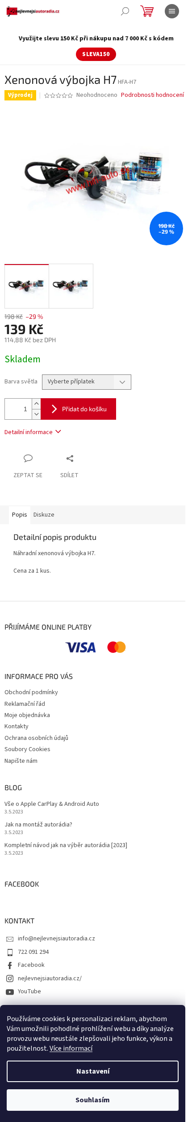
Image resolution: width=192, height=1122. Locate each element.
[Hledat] (125, 11)
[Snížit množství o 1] (36, 414)
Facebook (31, 965)
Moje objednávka (27, 715)
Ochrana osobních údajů (36, 738)
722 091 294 (33, 952)
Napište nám (21, 761)
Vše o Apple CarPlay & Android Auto (51, 804)
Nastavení (92, 1071)
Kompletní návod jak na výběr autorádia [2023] (65, 845)
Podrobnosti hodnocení (152, 95)
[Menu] (172, 11)
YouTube (29, 991)
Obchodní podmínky (31, 692)
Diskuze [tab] (43, 514)
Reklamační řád (24, 704)
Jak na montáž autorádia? (38, 825)
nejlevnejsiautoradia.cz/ (50, 978)
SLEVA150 (95, 54)
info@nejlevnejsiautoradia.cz (56, 938)
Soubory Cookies (27, 749)
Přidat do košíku (84, 409)
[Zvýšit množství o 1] (36, 404)
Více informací (71, 1048)
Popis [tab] (19, 514)
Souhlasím (92, 1100)
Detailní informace (28, 432)
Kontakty (16, 726)
